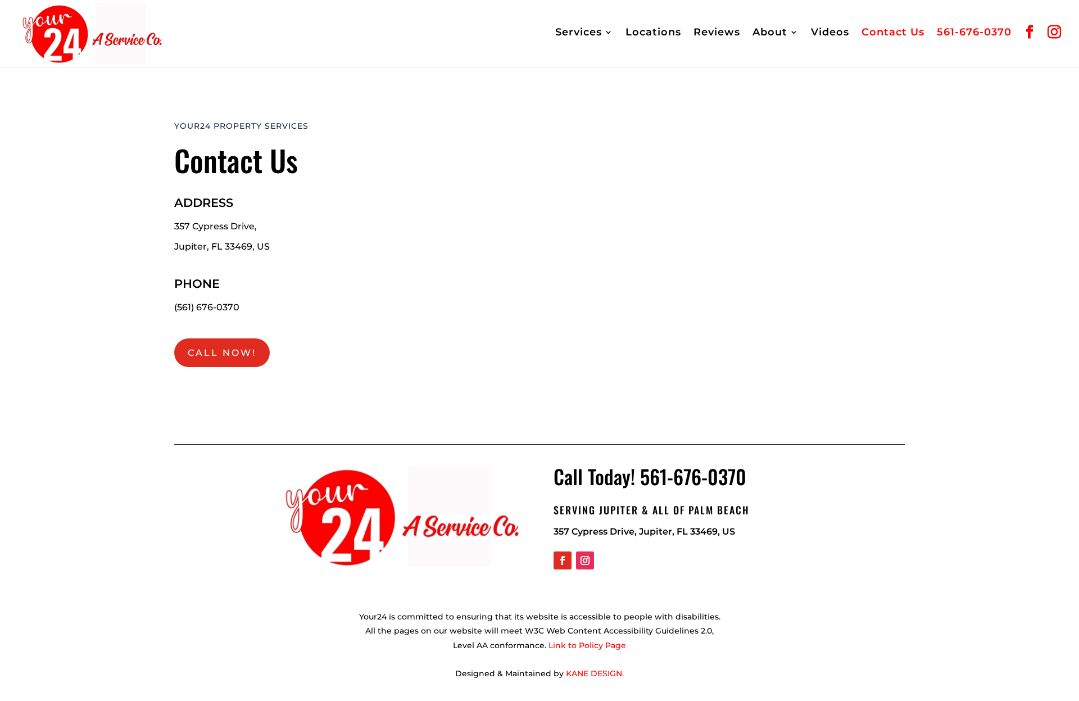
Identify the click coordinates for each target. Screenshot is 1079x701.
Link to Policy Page (587, 645)
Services (578, 33)
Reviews (716, 33)
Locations (653, 33)
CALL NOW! (222, 352)
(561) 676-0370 (206, 307)
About (769, 33)
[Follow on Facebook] (563, 560)
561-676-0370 (974, 33)
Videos (830, 33)
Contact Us (893, 33)
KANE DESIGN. (595, 673)
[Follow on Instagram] (585, 560)
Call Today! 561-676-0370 (650, 476)
